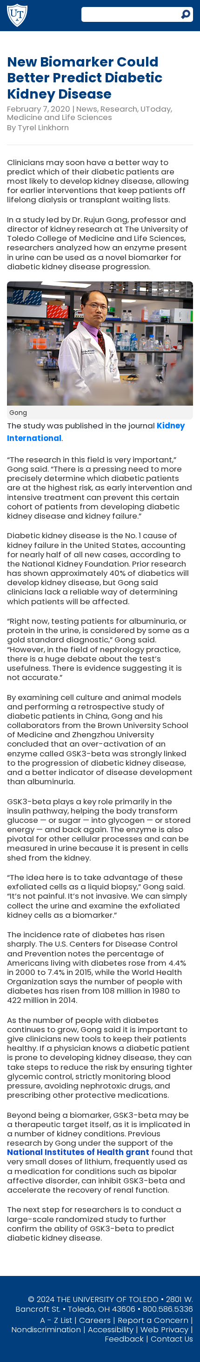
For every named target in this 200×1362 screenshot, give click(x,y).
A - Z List (56, 1320)
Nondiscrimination (46, 1329)
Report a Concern (153, 1320)
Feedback (124, 1338)
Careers (95, 1320)
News (86, 108)
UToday (155, 108)
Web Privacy (164, 1329)
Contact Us (172, 1338)
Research (118, 108)
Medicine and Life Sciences (59, 117)
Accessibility (110, 1329)
